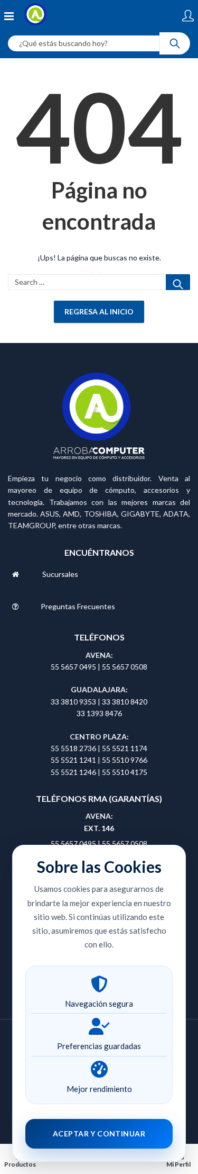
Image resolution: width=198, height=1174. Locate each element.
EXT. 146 (99, 828)
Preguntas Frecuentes (78, 606)
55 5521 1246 (74, 771)
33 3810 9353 (74, 701)
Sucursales (60, 574)
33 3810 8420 (124, 701)
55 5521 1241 (74, 759)
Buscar (178, 282)
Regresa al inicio (99, 311)
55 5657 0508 (124, 666)
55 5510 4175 (124, 771)
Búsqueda (174, 43)
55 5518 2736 (73, 748)
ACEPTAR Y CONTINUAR (99, 1133)
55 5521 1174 (124, 748)
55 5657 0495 (73, 666)
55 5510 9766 (124, 759)
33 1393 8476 (99, 713)
